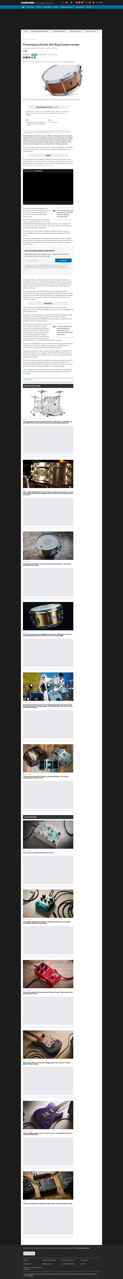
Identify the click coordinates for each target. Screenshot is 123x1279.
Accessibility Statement (68, 1264)
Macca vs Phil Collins (59, 31)
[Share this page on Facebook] (24, 57)
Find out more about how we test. (62, 132)
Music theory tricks (75, 31)
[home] (23, 7)
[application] (48, 187)
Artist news (30, 7)
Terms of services (44, 265)
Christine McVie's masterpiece (39, 31)
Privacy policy (84, 1260)
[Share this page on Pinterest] (29, 57)
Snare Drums (32, 39)
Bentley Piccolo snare (47, 165)
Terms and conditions (68, 1260)
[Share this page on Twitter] (27, 57)
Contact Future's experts (49, 1260)
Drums (56, 7)
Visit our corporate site (82, 1248)
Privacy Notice (28, 266)
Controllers (47, 7)
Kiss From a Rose (90, 31)
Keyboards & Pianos (67, 7)
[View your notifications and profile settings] (93, 2)
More (88, 7)
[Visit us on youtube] (79, 3)
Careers (83, 1264)
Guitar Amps (80, 7)
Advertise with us (47, 1264)
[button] (99, 2)
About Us (25, 1260)
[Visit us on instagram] (77, 3)
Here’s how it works (69, 61)
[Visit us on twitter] (74, 3)
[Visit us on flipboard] (82, 3)
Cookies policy (27, 1264)
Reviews (34, 55)
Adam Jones (43, 54)
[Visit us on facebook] (71, 3)
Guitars (38, 7)
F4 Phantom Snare (31, 165)
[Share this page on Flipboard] (32, 57)
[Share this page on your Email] (35, 57)
